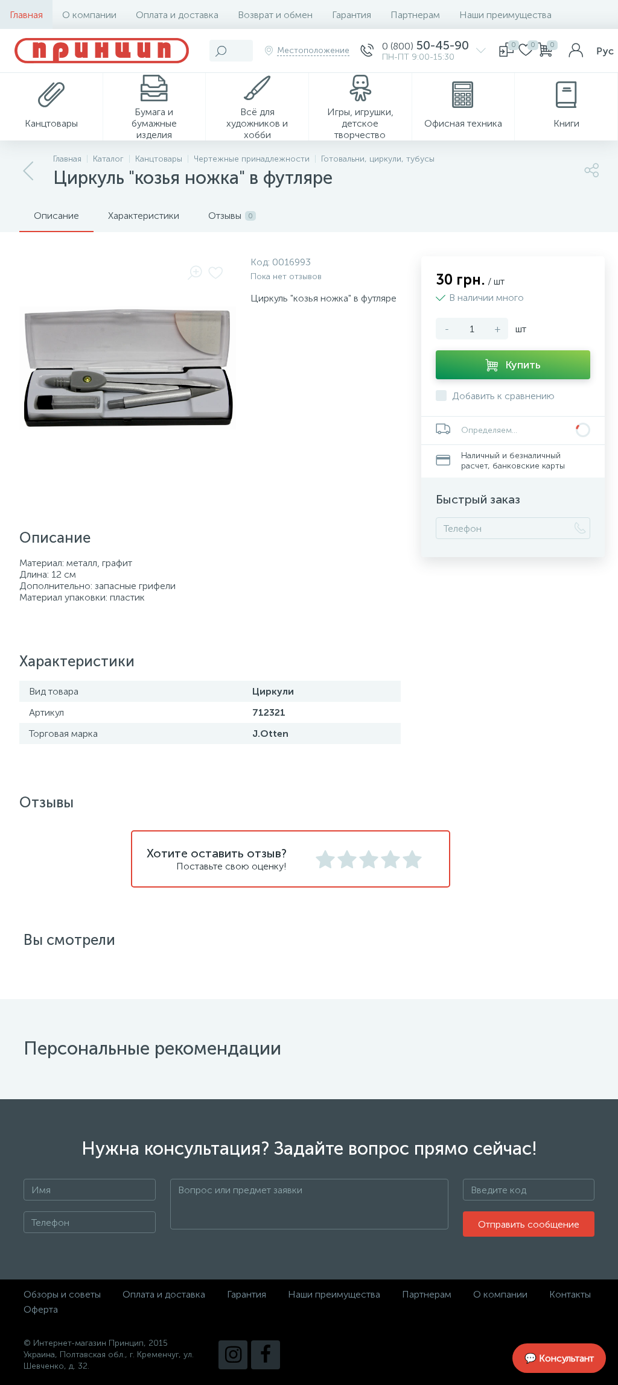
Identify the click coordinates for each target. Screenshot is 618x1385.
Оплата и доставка (177, 15)
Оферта (41, 1309)
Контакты (570, 1294)
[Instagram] (232, 1354)
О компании (89, 15)
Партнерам (415, 15)
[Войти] (575, 50)
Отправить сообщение (528, 1224)
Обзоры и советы (62, 1294)
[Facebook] (265, 1354)
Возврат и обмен (275, 15)
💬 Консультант (559, 1358)
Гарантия (351, 15)
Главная (26, 15)
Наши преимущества (505, 15)
